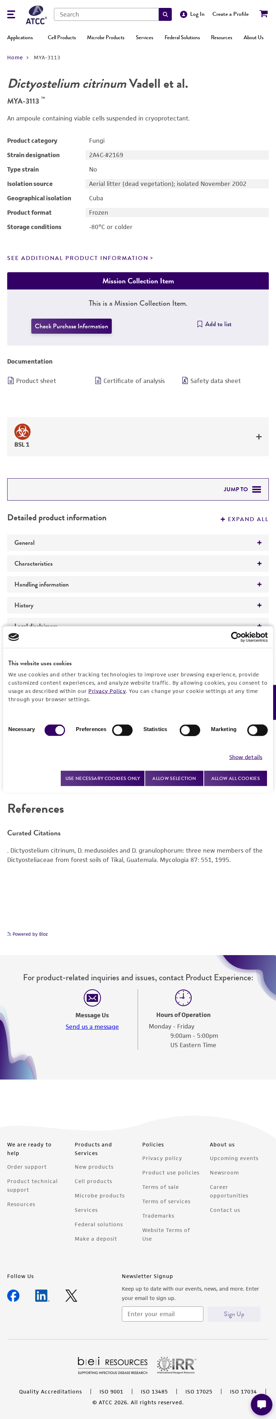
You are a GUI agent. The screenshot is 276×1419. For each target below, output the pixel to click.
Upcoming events (234, 1158)
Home (15, 57)
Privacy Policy (107, 691)
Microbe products (100, 1195)
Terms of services (166, 1201)
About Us (253, 37)
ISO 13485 (154, 1391)
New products (94, 1166)
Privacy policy (162, 1158)
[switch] (122, 730)
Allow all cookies (235, 778)
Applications (20, 37)
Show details (245, 757)
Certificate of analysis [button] (134, 381)
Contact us (225, 1209)
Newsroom (224, 1172)
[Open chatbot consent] (261, 1404)
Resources (221, 37)
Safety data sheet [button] (215, 381)
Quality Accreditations (50, 1391)
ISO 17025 (198, 1391)
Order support (27, 1166)
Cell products (93, 1181)
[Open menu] (11, 15)
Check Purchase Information (71, 326)
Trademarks (158, 1215)
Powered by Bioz (29, 934)
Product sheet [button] (36, 381)
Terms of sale (160, 1186)
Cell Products (62, 37)
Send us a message (92, 1027)
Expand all (248, 519)
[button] (165, 14)
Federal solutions (99, 1224)
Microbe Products (105, 37)
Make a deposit (96, 1238)
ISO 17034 (243, 1391)
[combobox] (106, 14)
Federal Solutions (182, 37)
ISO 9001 (111, 1391)
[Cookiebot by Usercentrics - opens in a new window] (236, 637)
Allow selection (174, 778)
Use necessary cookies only (102, 778)
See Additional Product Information (77, 258)
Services (144, 37)
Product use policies (170, 1172)
